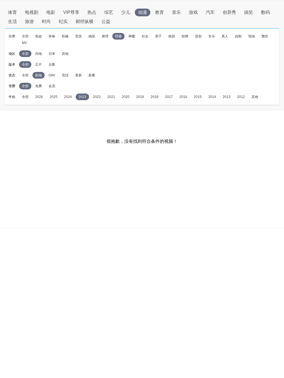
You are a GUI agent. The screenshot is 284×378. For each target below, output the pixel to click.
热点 (91, 12)
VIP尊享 (71, 12)
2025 (53, 97)
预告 (265, 36)
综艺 (108, 12)
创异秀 (229, 12)
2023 (82, 97)
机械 (65, 36)
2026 (39, 97)
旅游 (29, 21)
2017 (169, 97)
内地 (38, 54)
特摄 (118, 36)
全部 (25, 36)
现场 (251, 36)
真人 (225, 36)
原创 (198, 36)
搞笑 (248, 12)
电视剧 (31, 12)
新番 (91, 75)
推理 (105, 36)
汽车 (210, 12)
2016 (183, 97)
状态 (12, 75)
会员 (52, 86)
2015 (198, 97)
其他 (65, 54)
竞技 (78, 36)
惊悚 (185, 36)
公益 (106, 21)
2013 (226, 97)
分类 (12, 36)
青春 (52, 36)
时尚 (46, 21)
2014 (212, 97)
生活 (12, 21)
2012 (241, 97)
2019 (140, 97)
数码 (265, 12)
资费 (12, 86)
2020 (126, 97)
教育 (159, 12)
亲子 (158, 36)
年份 (12, 97)
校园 (171, 36)
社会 (145, 36)
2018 (154, 97)
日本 (52, 54)
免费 (38, 86)
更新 (78, 75)
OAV (52, 75)
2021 (111, 97)
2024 (68, 97)
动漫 (142, 12)
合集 (52, 64)
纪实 (63, 21)
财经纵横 (84, 21)
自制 (238, 36)
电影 (50, 12)
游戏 (193, 12)
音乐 (176, 12)
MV (24, 43)
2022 (97, 97)
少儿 (125, 12)
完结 (65, 75)
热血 (38, 36)
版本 (12, 64)
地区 (12, 54)
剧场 (38, 75)
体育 (12, 12)
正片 (38, 64)
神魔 (131, 36)
